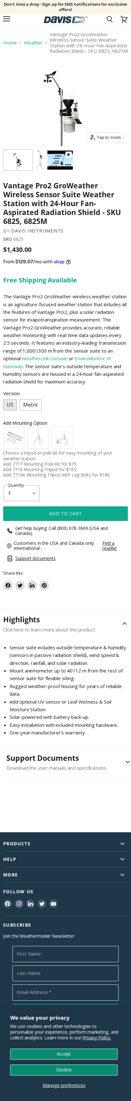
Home (10, 42)
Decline (64, 1070)
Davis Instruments (37, 230)
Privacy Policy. (96, 1038)
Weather (33, 42)
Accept (64, 1054)
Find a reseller (109, 546)
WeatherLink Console (44, 358)
